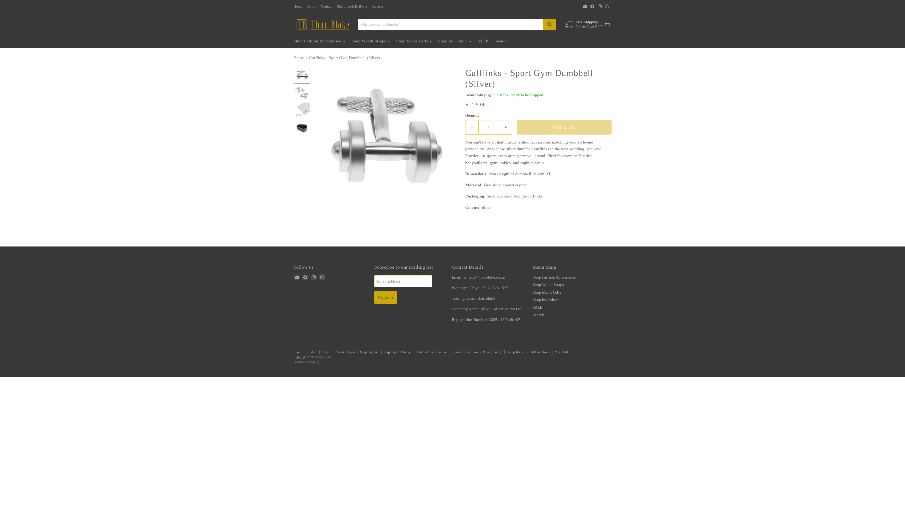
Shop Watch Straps (369, 41)
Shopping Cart (369, 352)
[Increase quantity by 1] (505, 127)
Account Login (345, 352)
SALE (483, 41)
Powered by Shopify (306, 362)
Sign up (385, 297)
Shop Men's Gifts (412, 41)
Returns (378, 6)
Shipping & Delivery (352, 6)
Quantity (472, 115)
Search (502, 41)
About (311, 6)
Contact (326, 6)
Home (297, 6)
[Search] (549, 24)
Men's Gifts (562, 352)
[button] (302, 75)
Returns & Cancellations (431, 352)
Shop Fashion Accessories (317, 41)
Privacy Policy (492, 352)
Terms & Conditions (465, 352)
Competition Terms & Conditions (528, 352)
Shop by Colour (453, 41)
